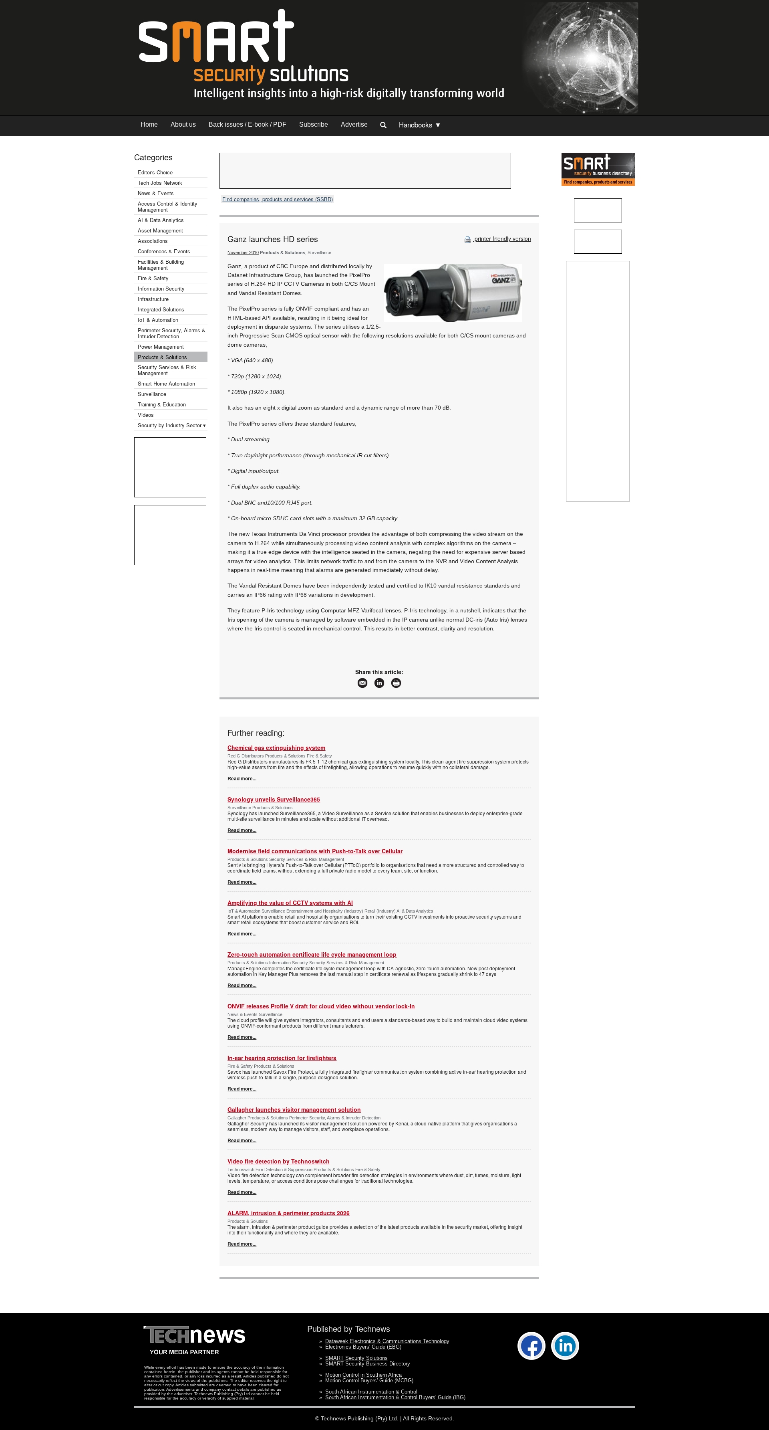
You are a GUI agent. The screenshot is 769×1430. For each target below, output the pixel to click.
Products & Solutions (162, 357)
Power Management (161, 346)
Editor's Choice (155, 172)
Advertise (354, 124)
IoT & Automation (158, 319)
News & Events (156, 193)
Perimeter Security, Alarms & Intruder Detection (171, 333)
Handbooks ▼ (420, 124)
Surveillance (152, 394)
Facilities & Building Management (161, 264)
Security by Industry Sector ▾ (172, 425)
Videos (146, 414)
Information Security (161, 288)
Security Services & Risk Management (167, 370)
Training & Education (162, 404)
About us (183, 124)
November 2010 (243, 252)
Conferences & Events (164, 251)
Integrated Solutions (161, 309)
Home (149, 124)
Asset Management (160, 230)
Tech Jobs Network (160, 182)
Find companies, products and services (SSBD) (277, 199)
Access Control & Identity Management (167, 206)
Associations (153, 240)
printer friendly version (502, 238)
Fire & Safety (153, 278)
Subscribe (313, 124)
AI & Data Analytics (161, 220)
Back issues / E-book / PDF (247, 124)
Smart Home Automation (167, 383)
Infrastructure (153, 299)
